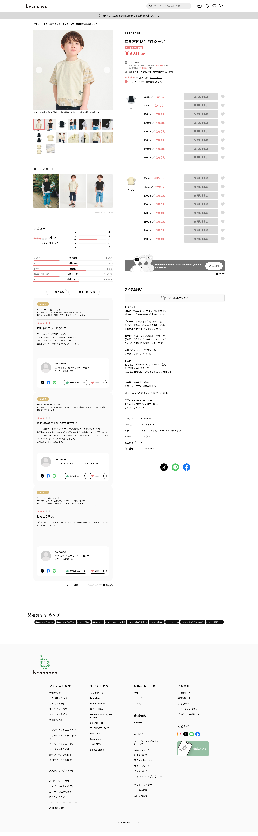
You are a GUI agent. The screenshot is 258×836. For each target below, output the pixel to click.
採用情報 (181, 698)
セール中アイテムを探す (61, 743)
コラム (137, 703)
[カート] (221, 6)
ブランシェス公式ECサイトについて (147, 743)
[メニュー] (230, 6)
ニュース (138, 698)
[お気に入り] (214, 6)
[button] (39, 70)
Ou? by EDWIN (97, 708)
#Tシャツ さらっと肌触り (115, 622)
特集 (136, 692)
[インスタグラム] (179, 734)
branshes (133, 33)
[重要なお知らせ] (207, 6)
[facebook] (197, 734)
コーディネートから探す (61, 786)
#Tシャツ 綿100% (156, 622)
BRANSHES (128, 822)
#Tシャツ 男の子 (83, 622)
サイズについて (142, 765)
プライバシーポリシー (188, 714)
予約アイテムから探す (60, 760)
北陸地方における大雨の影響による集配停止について (130, 15)
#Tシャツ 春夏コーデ (214, 622)
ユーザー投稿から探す (60, 791)
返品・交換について (144, 760)
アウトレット (148, 424)
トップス (145, 430)
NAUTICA (95, 733)
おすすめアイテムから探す (62, 730)
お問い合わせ (141, 795)
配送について (141, 755)
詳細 (166, 65)
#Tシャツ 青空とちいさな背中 (193, 622)
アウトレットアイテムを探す (62, 737)
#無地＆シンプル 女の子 (44, 622)
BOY (143, 442)
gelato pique (97, 749)
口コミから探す (57, 797)
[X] (185, 734)
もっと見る (72, 585)
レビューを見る (156, 78)
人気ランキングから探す (61, 770)
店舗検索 (138, 722)
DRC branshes (97, 703)
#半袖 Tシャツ (98, 622)
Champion (95, 738)
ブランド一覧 (97, 692)
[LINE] (191, 734)
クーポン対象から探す (60, 749)
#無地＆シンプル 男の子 (66, 622)
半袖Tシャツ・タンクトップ (167, 430)
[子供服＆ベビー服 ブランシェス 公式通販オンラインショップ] (36, 6)
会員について (141, 771)
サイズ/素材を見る (178, 297)
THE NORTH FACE (99, 728)
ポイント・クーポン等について (148, 778)
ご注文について (142, 749)
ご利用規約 (183, 703)
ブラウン (145, 436)
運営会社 (181, 692)
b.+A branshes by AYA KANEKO (101, 716)
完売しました (201, 96)
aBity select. (96, 722)
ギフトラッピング (143, 784)
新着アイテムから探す (60, 754)
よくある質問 (141, 790)
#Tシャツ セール (172, 622)
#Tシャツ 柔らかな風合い (137, 622)
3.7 (52, 237)
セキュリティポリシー (188, 708)
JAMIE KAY (95, 744)
